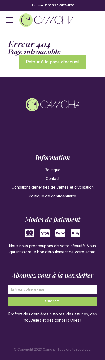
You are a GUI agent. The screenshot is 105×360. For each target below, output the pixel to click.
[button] (9, 20)
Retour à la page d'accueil (52, 61)
